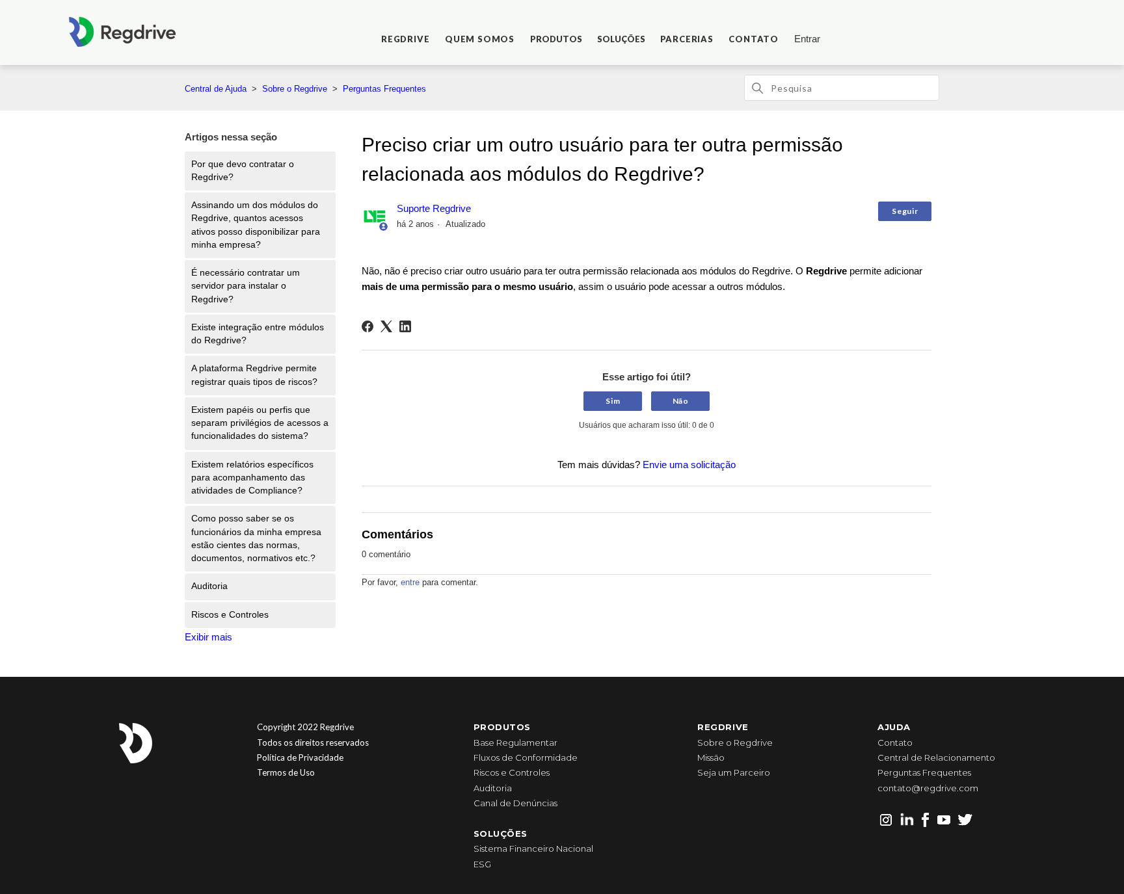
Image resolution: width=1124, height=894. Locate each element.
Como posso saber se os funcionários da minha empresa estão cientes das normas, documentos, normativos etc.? (256, 538)
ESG (482, 864)
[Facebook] (367, 326)
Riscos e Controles (230, 615)
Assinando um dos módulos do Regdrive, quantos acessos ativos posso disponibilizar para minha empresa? (255, 225)
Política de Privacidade (300, 757)
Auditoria (209, 586)
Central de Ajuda (216, 89)
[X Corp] (386, 326)
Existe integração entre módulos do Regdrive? (257, 333)
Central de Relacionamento (936, 757)
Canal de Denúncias (515, 803)
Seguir (905, 211)
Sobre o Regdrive (294, 89)
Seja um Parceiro (733, 772)
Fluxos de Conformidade (526, 757)
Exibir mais (208, 636)
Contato (895, 742)
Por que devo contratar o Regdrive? (242, 170)
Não (681, 401)
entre (410, 582)
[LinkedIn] (405, 326)
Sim (613, 401)
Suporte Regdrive (434, 208)
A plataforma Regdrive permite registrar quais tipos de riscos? (254, 374)
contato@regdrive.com (927, 788)
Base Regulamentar (515, 742)
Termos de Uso (286, 772)
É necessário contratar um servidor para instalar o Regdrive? (245, 286)
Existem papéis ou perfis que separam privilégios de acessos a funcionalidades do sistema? (259, 423)
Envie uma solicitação (689, 464)
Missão (711, 757)
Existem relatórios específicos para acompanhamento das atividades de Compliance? (252, 478)
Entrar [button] (807, 38)
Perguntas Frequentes (384, 89)
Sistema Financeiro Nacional (533, 848)
